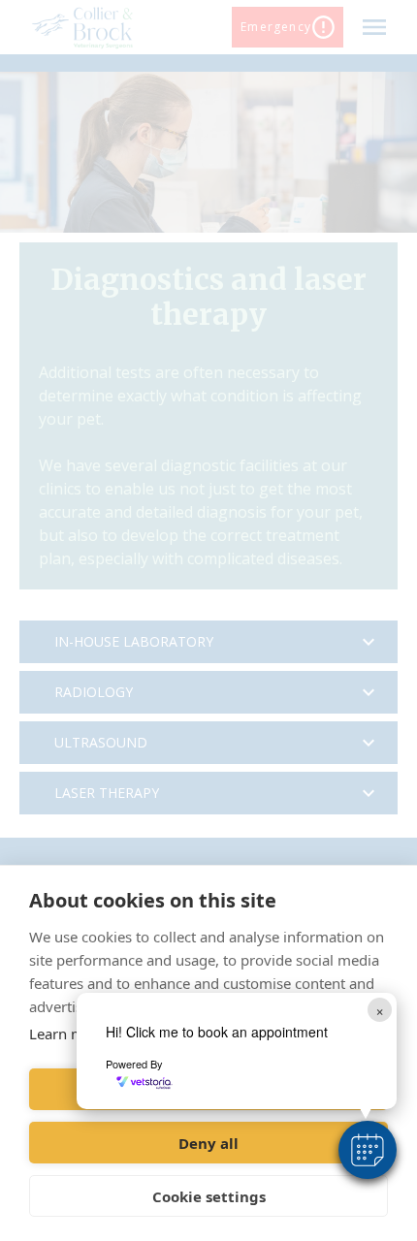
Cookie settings (209, 1196)
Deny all (208, 1143)
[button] (367, 1150)
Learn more (68, 1033)
